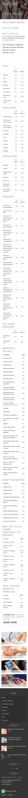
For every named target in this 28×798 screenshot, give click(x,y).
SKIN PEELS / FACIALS (9, 50)
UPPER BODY (10, 45)
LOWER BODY (19, 45)
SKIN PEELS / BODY (8, 52)
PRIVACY (4, 795)
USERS (10, 795)
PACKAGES (6, 47)
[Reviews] (14, 666)
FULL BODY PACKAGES (16, 47)
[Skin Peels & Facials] (14, 652)
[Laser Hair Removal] (14, 638)
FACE (4, 45)
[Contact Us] (14, 680)
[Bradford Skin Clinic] (10, 4)
